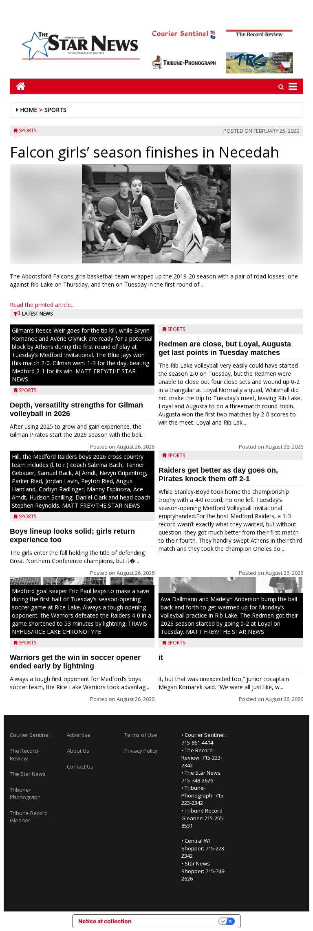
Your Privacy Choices (178, 921)
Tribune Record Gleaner (29, 816)
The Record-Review (25, 754)
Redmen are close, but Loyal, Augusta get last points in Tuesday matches (225, 348)
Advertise (78, 734)
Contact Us (80, 766)
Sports (55, 110)
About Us (78, 750)
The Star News (28, 774)
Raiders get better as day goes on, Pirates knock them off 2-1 (218, 474)
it (161, 657)
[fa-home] (18, 86)
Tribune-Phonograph (25, 793)
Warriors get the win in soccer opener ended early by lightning (75, 661)
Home (28, 110)
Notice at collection (105, 921)
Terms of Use (140, 734)
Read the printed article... (42, 305)
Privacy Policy (141, 750)
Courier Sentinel (30, 734)
